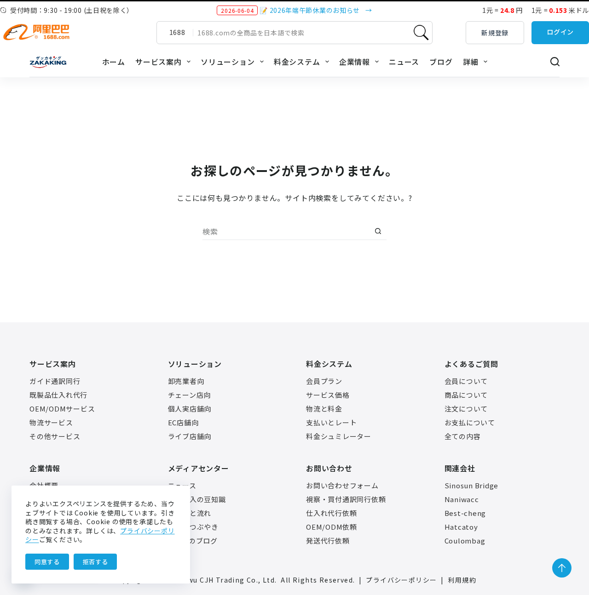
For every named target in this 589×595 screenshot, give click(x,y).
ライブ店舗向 (190, 436)
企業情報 (354, 61)
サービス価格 (328, 395)
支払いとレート (331, 422)
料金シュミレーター (338, 436)
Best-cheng (465, 513)
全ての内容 (463, 436)
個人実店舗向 (190, 408)
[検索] (555, 61)
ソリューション (228, 61)
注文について (466, 408)
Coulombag (465, 540)
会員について (466, 381)
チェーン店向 (189, 395)
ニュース (404, 61)
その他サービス (54, 436)
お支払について (470, 422)
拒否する (95, 561)
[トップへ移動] (562, 568)
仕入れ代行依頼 (331, 513)
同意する (47, 561)
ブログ (440, 61)
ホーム (113, 61)
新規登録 (494, 32)
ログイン (560, 31)
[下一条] (381, 10)
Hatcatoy (461, 527)
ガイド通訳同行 (54, 381)
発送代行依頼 (328, 540)
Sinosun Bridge (472, 485)
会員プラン (324, 381)
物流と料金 (324, 408)
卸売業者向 (186, 381)
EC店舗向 (183, 422)
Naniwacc (462, 499)
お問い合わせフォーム (342, 485)
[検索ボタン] (378, 231)
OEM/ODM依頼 (331, 527)
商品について (466, 395)
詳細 (471, 61)
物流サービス (51, 422)
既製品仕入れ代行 (58, 395)
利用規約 (462, 579)
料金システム (297, 61)
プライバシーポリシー (401, 579)
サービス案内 (158, 61)
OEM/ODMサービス (62, 408)
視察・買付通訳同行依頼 (346, 499)
